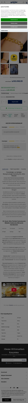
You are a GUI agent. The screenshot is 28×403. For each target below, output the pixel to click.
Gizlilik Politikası (4, 30)
